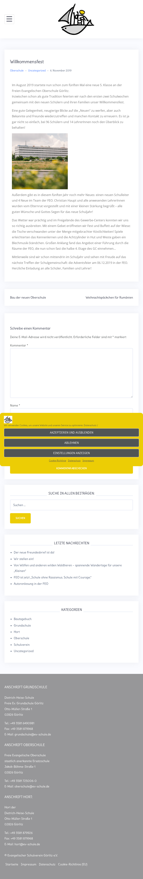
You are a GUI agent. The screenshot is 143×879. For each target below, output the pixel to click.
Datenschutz (90, 425)
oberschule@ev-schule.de (32, 786)
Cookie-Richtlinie (57, 460)
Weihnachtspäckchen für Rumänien (109, 297)
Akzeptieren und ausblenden (71, 432)
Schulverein (22, 644)
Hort (17, 632)
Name (15, 405)
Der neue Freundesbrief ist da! (34, 552)
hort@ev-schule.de (27, 844)
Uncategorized (37, 70)
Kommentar (19, 345)
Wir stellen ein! (24, 559)
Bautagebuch (22, 619)
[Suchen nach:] (71, 505)
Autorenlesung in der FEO (31, 584)
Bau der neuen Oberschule (28, 297)
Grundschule (22, 625)
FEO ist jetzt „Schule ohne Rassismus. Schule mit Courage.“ (52, 577)
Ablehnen (71, 443)
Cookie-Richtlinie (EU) (72, 864)
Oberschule (17, 70)
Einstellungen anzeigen (71, 453)
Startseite (11, 864)
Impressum (88, 460)
